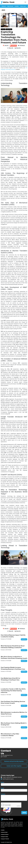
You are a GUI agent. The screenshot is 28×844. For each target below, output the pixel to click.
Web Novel (10, 6)
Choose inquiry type (7, 775)
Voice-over (23, 6)
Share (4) (11, 48)
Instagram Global (4, 836)
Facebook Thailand (4, 834)
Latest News (8, 29)
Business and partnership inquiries (14, 761)
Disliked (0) (14, 45)
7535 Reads (22, 45)
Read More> (24, 639)
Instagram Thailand (5, 838)
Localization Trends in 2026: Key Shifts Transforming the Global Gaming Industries (13, 690)
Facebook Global (4, 832)
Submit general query (8, 779)
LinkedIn (2, 830)
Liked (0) (6, 45)
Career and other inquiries (14, 766)
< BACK (3, 10)
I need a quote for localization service (12, 777)
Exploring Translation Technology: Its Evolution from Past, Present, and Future (14, 37)
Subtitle (17, 6)
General (4, 6)
